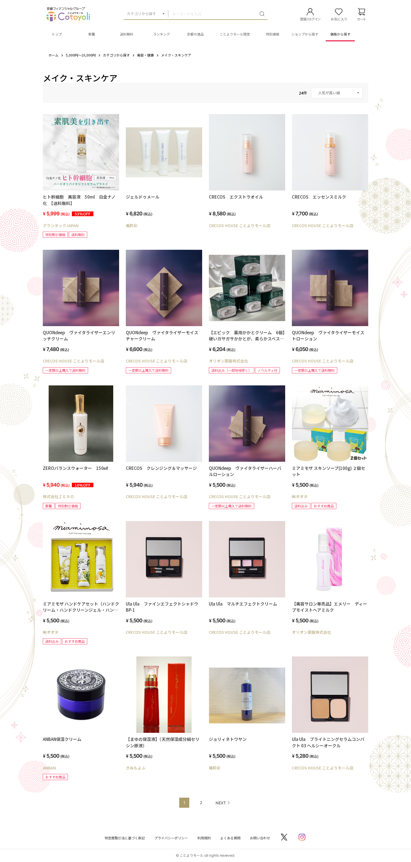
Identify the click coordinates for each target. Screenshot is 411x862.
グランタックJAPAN (61, 225)
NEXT (221, 802)
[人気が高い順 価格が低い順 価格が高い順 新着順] (337, 92)
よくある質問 (230, 837)
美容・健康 (145, 55)
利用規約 (204, 837)
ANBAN (49, 768)
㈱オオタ (300, 496)
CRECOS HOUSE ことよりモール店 (239, 225)
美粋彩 (132, 225)
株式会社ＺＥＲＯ (58, 496)
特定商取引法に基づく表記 (125, 837)
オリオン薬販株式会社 (228, 361)
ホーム (53, 55)
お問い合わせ (260, 837)
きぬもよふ (135, 768)
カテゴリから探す (141, 13)
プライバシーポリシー (171, 837)
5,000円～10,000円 (81, 55)
